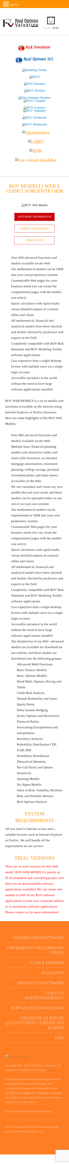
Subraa (51, 1068)
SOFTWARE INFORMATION (34, 216)
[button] (6, 3)
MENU (14, 4)
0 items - (51, 28)
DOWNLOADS (34, 240)
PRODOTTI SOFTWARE (40, 980)
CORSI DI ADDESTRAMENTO (44, 993)
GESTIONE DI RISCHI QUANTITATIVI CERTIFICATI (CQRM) (34, 1021)
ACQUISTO (52, 970)
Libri (59, 1035)
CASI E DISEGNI (47, 960)
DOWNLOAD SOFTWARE (38, 935)
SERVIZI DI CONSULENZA (37, 1005)
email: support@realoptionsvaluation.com (24, 1129)
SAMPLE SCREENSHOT (34, 228)
